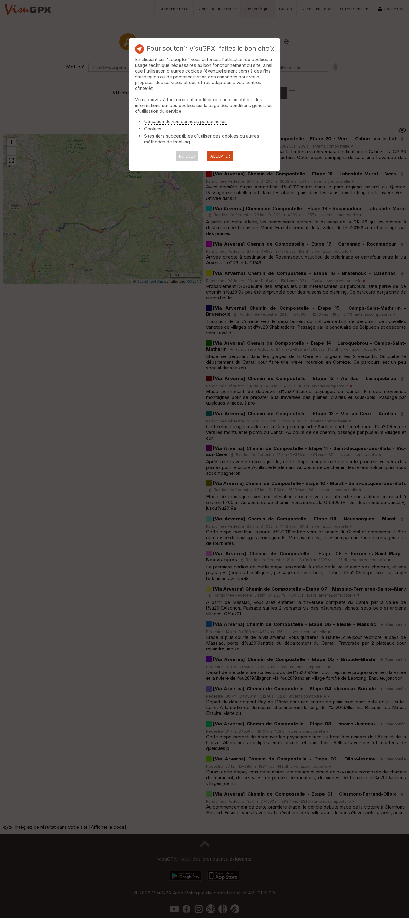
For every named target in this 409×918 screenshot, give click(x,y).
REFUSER (187, 156)
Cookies (152, 129)
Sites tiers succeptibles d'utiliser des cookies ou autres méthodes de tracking (201, 139)
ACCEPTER (220, 156)
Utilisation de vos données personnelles (185, 121)
